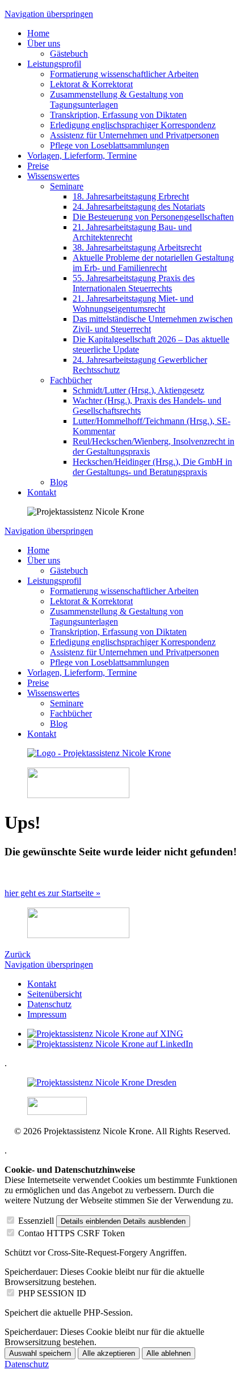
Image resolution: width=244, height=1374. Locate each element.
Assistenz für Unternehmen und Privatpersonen (134, 135)
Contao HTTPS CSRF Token (71, 1233)
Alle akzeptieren (108, 1353)
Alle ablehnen (168, 1353)
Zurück (18, 954)
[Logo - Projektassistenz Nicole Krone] (99, 753)
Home (38, 33)
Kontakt (41, 492)
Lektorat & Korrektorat (91, 84)
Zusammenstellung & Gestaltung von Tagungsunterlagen (116, 99)
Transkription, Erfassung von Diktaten (118, 115)
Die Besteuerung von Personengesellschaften (153, 217)
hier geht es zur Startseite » (52, 893)
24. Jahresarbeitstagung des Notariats (139, 206)
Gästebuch (69, 53)
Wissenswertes (53, 176)
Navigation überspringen (49, 14)
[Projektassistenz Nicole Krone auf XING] (105, 1033)
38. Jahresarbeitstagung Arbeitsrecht (137, 247)
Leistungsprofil (54, 64)
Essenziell (36, 1220)
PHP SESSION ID (52, 1293)
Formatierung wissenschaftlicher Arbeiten (124, 74)
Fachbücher (71, 380)
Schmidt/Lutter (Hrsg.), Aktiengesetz (138, 390)
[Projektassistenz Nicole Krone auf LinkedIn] (110, 1044)
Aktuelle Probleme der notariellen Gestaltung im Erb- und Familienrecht (153, 263)
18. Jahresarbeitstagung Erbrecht (131, 196)
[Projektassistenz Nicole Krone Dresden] (101, 1082)
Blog (59, 482)
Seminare (66, 186)
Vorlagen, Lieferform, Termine (82, 155)
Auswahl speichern (40, 1353)
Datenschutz (49, 1004)
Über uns (43, 43)
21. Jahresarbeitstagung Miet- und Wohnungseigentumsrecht (133, 303)
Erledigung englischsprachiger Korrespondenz (133, 125)
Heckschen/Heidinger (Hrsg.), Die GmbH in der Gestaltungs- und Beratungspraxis (152, 467)
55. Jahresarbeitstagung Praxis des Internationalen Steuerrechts (134, 283)
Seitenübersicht (54, 994)
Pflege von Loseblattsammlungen (109, 145)
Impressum (46, 1014)
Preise (38, 166)
